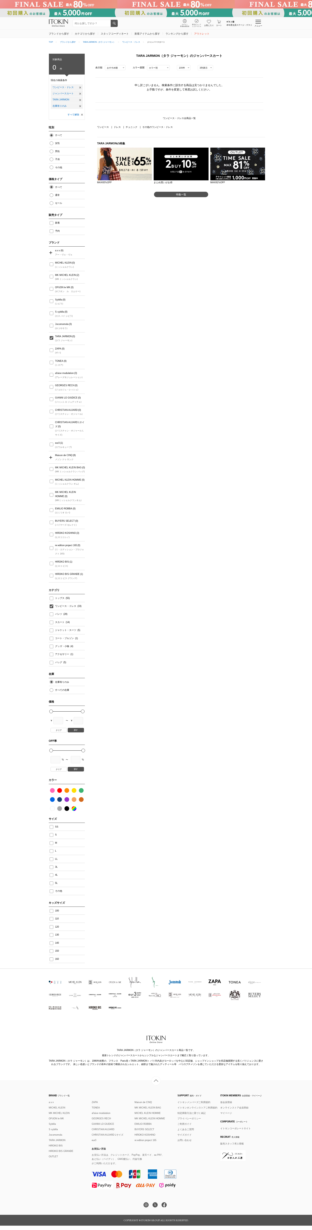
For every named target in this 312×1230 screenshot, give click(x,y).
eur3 (57, 443)
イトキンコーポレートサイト (235, 1128)
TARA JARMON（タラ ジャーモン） (99, 42)
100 (57, 910)
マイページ (226, 1113)
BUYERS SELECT (65, 520)
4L (56, 874)
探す (76, 730)
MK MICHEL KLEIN (65, 275)
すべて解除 (73, 114)
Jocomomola (61, 324)
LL (56, 859)
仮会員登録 (226, 1102)
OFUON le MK (62, 287)
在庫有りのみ (60, 106)
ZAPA (58, 348)
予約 (57, 231)
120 (57, 926)
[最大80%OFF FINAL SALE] (156, 4)
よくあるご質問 (185, 1129)
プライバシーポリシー (189, 1118)
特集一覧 (181, 194)
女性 (57, 143)
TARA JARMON (61, 99)
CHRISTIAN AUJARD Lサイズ (69, 424)
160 (57, 959)
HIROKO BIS (62, 561)
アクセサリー (62, 654)
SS (56, 826)
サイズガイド (184, 1134)
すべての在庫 (62, 690)
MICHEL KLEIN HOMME (68, 479)
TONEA (59, 361)
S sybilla (59, 311)
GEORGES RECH (64, 385)
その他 (58, 167)
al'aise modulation (64, 373)
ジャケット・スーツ (66, 630)
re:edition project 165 (66, 545)
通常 (57, 195)
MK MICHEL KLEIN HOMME (65, 494)
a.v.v (57, 250)
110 (57, 918)
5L (56, 883)
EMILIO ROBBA (63, 508)
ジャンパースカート (63, 93)
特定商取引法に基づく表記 (191, 1113)
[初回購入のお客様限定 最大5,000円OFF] (156, 13)
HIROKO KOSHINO (65, 533)
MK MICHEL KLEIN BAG (68, 467)
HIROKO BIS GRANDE (67, 574)
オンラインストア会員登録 (234, 1107)
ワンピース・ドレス (131, 42)
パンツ (59, 614)
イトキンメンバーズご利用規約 (193, 1102)
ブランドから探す (68, 42)
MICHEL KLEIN (63, 262)
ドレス (118, 127)
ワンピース (103, 127)
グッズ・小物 (62, 646)
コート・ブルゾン (65, 638)
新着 (57, 222)
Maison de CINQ (63, 455)
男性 (57, 151)
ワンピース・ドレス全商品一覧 (179, 118)
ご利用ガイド (184, 1124)
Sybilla (58, 299)
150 (57, 950)
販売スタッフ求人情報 (232, 1143)
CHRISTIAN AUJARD (66, 410)
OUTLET (53, 1156)
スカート (60, 622)
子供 (57, 159)
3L (56, 867)
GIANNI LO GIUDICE (66, 397)
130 (57, 934)
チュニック (132, 127)
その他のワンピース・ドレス (157, 127)
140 (57, 942)
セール (58, 203)
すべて (58, 135)
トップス (60, 598)
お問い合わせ (184, 1140)
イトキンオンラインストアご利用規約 (197, 1107)
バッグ (59, 662)
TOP (51, 42)
